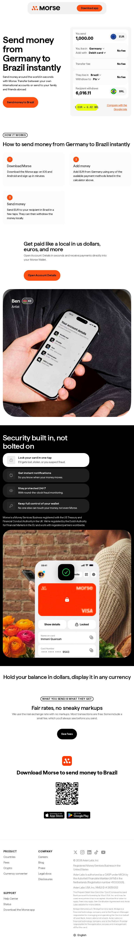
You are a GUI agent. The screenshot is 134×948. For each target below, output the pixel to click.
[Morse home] (46, 8)
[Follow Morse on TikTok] (96, 852)
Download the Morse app (19, 909)
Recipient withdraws (87, 88)
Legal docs (44, 873)
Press (41, 868)
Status (7, 904)
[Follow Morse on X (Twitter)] (75, 852)
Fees (6, 862)
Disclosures (45, 879)
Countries (9, 857)
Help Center (10, 898)
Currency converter (15, 873)
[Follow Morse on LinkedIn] (89, 852)
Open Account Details (42, 275)
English (81, 935)
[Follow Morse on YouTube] (103, 852)
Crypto (7, 868)
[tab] (46, 460)
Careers (43, 857)
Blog (41, 862)
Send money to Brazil (20, 102)
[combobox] (118, 36)
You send (81, 33)
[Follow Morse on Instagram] (82, 852)
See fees (67, 734)
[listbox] (99, 53)
